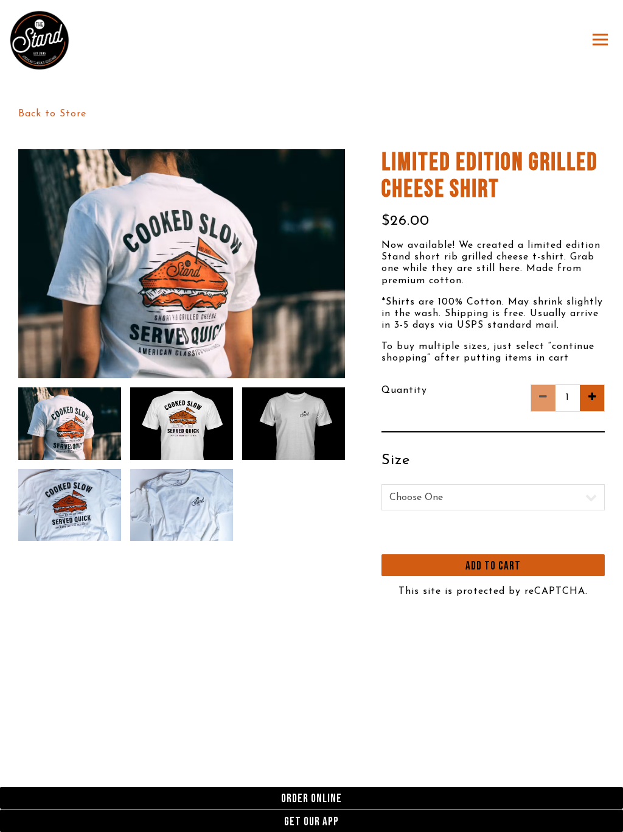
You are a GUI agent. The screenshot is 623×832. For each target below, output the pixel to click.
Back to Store (52, 114)
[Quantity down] (543, 398)
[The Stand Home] (39, 39)
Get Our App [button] (311, 822)
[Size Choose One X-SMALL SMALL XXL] (493, 497)
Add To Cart (493, 566)
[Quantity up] (592, 398)
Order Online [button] (311, 799)
